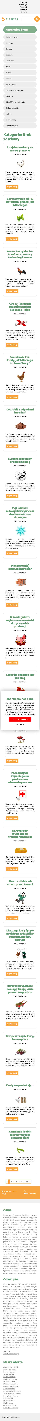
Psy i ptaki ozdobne (10, 1396)
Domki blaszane (9, 1372)
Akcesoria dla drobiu (11, 1367)
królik (8, 114)
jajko (8, 67)
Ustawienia (20, 724)
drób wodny (11, 120)
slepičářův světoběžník (15, 102)
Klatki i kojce (8, 1403)
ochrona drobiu (12, 108)
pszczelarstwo (12, 126)
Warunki (6, 1351)
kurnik (8, 72)
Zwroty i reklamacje (11, 1354)
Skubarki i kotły (9, 1401)
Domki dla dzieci (9, 1377)
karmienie (10, 61)
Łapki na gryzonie (9, 1405)
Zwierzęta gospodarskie (12, 1393)
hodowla (9, 43)
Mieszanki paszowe (10, 1384)
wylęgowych (11, 84)
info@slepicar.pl (30, 1194)
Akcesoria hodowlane (11, 1386)
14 (27, 1182)
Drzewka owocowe (10, 1408)
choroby (9, 96)
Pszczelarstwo (9, 1389)
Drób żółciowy (12, 37)
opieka (9, 49)
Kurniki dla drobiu (9, 1370)
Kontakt (24, 12)
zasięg (8, 78)
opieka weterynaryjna (15, 90)
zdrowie (9, 55)
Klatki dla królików (10, 1379)
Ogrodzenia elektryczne (12, 1391)
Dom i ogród (8, 1398)
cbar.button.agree (19, 719)
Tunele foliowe (8, 1374)
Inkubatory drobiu (9, 1381)
